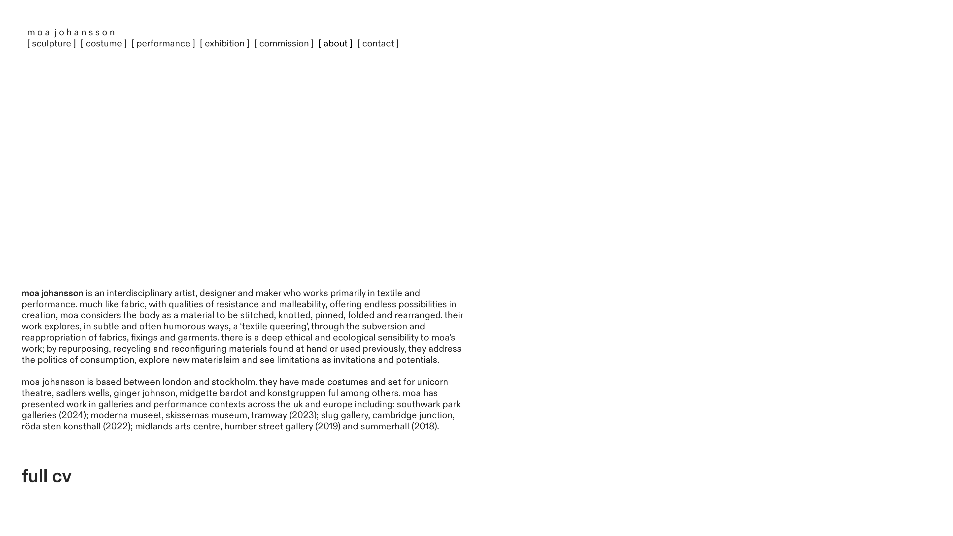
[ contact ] (378, 43)
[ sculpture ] (52, 43)
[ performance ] (163, 43)
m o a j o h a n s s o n (71, 32)
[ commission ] (285, 43)
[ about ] (335, 43)
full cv (47, 476)
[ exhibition (223, 43)
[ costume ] (104, 43)
